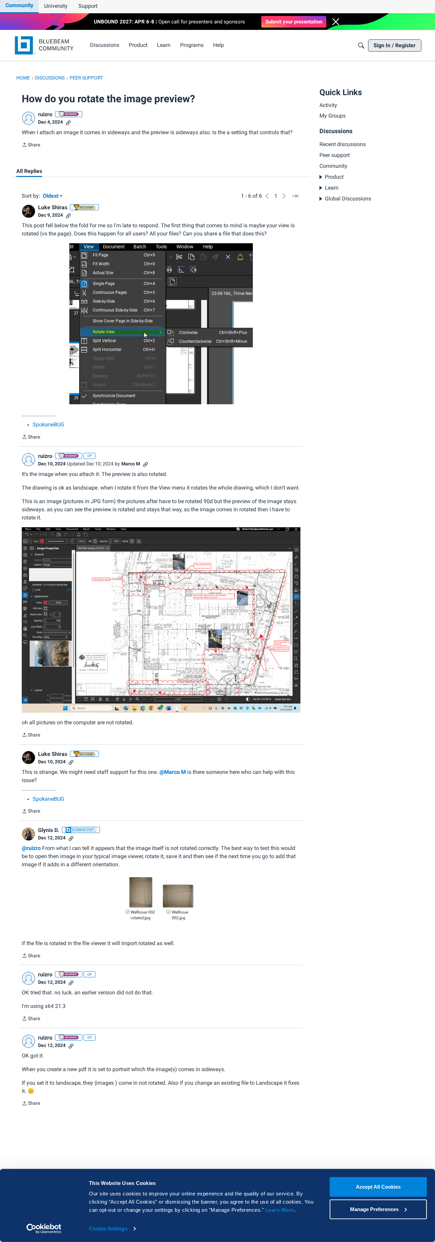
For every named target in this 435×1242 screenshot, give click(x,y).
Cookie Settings (108, 1228)
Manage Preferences (374, 1209)
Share (31, 145)
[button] (335, 21)
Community (19, 5)
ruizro (45, 114)
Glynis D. (48, 830)
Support (88, 6)
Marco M (130, 463)
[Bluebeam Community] (45, 45)
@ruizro (31, 848)
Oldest (51, 196)
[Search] (361, 45)
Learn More (279, 1210)
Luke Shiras (52, 207)
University (56, 6)
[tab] (29, 171)
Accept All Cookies (378, 1187)
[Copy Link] (68, 122)
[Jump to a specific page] (295, 196)
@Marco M (172, 772)
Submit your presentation (293, 22)
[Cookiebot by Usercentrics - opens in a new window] (44, 1229)
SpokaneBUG (48, 424)
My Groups (332, 115)
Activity (328, 105)
